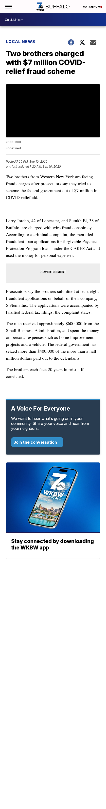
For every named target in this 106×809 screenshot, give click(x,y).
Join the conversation (36, 442)
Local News (20, 41)
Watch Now (91, 6)
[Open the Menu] (8, 6)
